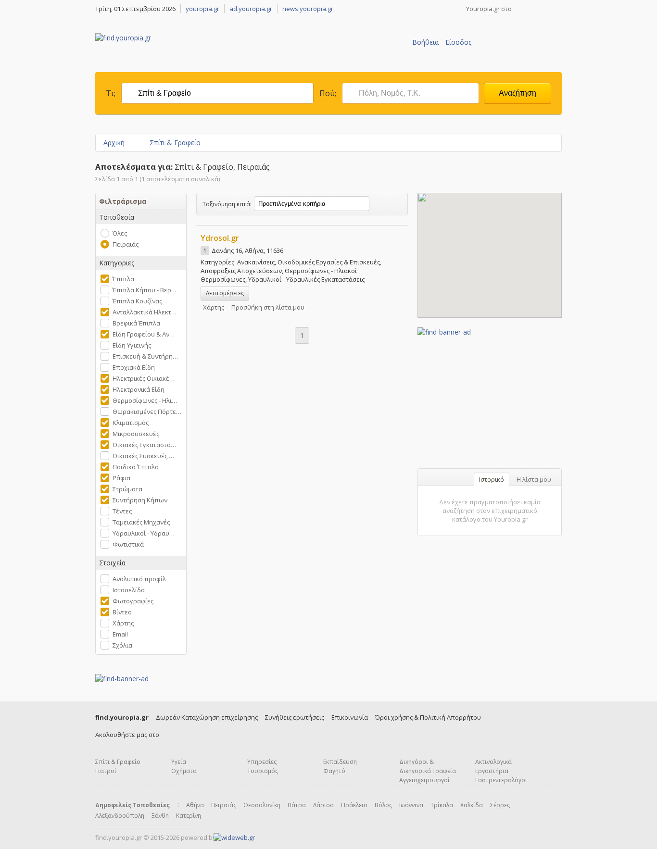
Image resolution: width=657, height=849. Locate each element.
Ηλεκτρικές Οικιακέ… (144, 378)
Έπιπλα (123, 279)
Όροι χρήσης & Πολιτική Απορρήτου (428, 717)
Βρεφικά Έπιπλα (136, 323)
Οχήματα (184, 771)
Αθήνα (195, 805)
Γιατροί (105, 771)
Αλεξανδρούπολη (119, 816)
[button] (489, 249)
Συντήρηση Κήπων (140, 500)
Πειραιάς (126, 244)
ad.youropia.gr (250, 8)
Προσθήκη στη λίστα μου (267, 307)
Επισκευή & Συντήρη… (145, 356)
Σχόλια (122, 645)
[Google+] (545, 8)
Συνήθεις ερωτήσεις (294, 717)
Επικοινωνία (349, 717)
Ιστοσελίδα (129, 590)
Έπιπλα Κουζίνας (137, 301)
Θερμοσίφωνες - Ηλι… (145, 400)
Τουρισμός (262, 771)
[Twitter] (533, 8)
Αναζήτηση (517, 93)
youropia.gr (202, 8)
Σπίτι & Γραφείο (175, 142)
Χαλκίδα (471, 805)
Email (120, 634)
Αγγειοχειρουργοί (424, 780)
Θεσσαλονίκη (261, 805)
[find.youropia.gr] (123, 37)
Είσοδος (458, 42)
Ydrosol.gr (220, 238)
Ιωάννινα (411, 805)
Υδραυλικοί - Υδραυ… (144, 533)
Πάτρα (297, 805)
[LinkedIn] (558, 8)
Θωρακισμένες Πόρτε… (147, 411)
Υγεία (178, 762)
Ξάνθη (160, 816)
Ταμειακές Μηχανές (141, 522)
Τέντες (122, 511)
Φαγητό (334, 771)
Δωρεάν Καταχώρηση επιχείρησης (207, 717)
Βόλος (383, 805)
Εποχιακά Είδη (134, 367)
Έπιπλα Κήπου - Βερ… (145, 290)
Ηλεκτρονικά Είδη (138, 389)
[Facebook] (520, 8)
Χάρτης (123, 623)
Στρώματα (127, 489)
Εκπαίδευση (340, 762)
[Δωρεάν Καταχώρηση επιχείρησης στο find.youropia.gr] (516, 56)
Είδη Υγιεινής (132, 345)
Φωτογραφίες (133, 601)
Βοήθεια (425, 42)
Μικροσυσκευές (136, 433)
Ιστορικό (491, 479)
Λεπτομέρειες (225, 293)
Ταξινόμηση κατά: (227, 204)
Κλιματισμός (131, 422)
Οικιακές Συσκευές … (143, 455)
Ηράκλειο (354, 805)
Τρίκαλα (441, 805)
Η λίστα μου (534, 479)
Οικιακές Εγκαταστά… (144, 444)
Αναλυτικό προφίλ (139, 578)
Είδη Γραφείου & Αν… (144, 334)
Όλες (120, 233)
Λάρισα (323, 805)
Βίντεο (122, 612)
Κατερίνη (188, 816)
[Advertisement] (489, 397)
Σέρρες (500, 805)
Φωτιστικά (128, 544)
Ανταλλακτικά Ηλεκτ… (145, 312)
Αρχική (114, 142)
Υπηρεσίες (262, 762)
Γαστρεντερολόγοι (501, 780)
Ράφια (121, 478)
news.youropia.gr (307, 8)
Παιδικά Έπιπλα (136, 466)
